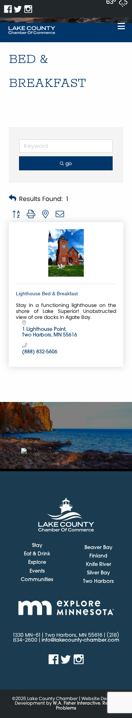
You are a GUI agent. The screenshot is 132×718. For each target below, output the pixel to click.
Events (37, 571)
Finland (98, 556)
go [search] (68, 163)
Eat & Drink (37, 554)
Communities (37, 580)
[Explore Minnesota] (66, 607)
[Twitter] (18, 9)
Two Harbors (98, 581)
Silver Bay (98, 573)
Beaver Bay (98, 547)
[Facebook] (8, 9)
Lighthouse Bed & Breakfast (47, 293)
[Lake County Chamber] (32, 30)
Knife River (98, 564)
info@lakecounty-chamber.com (80, 640)
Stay (37, 545)
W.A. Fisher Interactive (76, 703)
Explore (37, 562)
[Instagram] (28, 9)
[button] (12, 198)
